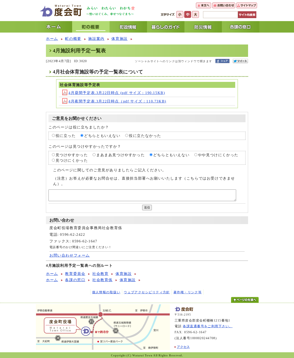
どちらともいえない (102, 136)
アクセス (183, 347)
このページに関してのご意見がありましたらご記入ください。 (109, 170)
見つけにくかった (72, 160)
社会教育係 (102, 280)
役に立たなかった (145, 136)
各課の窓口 (75, 280)
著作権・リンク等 (187, 292)
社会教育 (100, 274)
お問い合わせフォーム (69, 255)
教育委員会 (75, 274)
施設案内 (96, 39)
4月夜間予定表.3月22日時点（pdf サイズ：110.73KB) (117, 101)
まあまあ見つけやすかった (120, 155)
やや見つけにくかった (218, 155)
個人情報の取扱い (106, 292)
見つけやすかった (72, 155)
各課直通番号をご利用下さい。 (207, 326)
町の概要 (73, 39)
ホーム (52, 39)
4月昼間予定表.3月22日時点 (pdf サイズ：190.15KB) (116, 93)
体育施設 (119, 39)
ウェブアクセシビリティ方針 (147, 292)
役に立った (66, 136)
